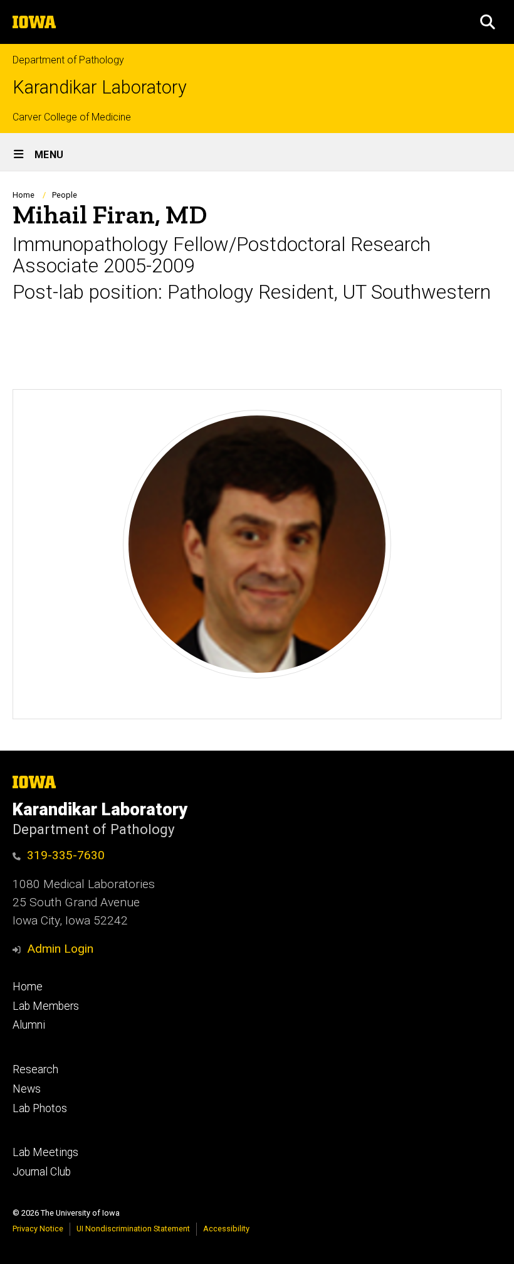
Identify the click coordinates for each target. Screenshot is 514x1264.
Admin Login (60, 948)
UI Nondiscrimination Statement (133, 1228)
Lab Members (46, 1006)
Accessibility (226, 1228)
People (64, 195)
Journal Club (42, 1171)
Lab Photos (40, 1108)
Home (23, 195)
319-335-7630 (66, 855)
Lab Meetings (45, 1152)
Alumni (29, 1025)
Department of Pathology (68, 60)
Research (35, 1069)
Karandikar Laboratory (100, 87)
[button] (487, 22)
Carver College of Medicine (72, 117)
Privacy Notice (38, 1228)
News (27, 1089)
